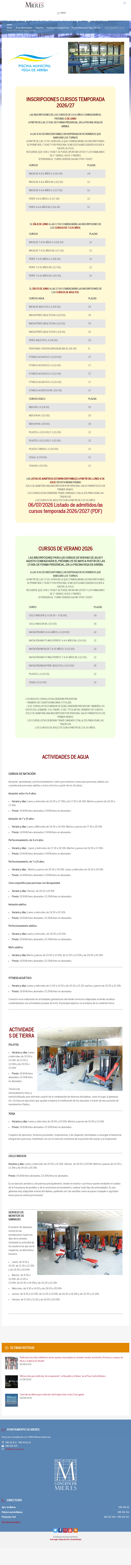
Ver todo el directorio (11, 1522)
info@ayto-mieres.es (14, 1449)
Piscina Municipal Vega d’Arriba (86, 28)
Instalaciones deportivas (58, 28)
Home (9, 28)
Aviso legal (54, 1539)
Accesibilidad (76, 1539)
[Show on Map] (125, 3)
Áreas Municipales (24, 28)
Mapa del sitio (64, 1539)
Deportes (39, 28)
